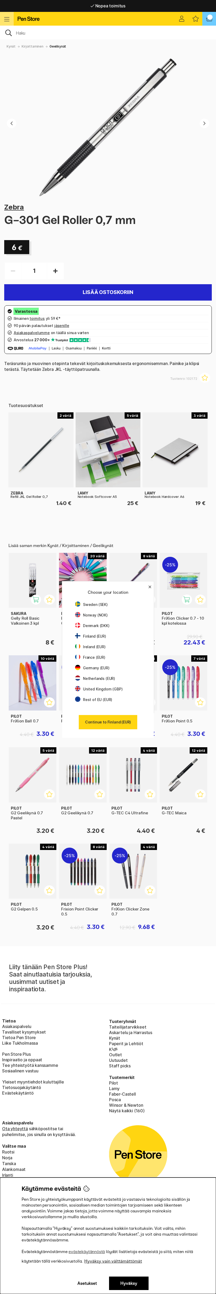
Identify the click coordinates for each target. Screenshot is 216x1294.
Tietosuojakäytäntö (21, 1087)
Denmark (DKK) (96, 625)
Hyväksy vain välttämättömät (113, 1261)
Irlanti (7, 1175)
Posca (115, 1099)
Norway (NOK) (95, 615)
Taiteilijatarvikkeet (127, 1027)
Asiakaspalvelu (16, 1026)
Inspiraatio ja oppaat (22, 1059)
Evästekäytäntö (18, 1093)
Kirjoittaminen (32, 46)
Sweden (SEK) (95, 604)
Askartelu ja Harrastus (130, 1032)
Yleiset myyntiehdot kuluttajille (33, 1082)
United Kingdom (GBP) (102, 689)
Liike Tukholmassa (20, 1043)
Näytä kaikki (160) (127, 1110)
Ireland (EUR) (94, 646)
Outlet (115, 1054)
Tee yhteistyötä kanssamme (30, 1065)
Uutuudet (118, 1060)
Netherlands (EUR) (99, 678)
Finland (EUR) (94, 636)
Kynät (11, 46)
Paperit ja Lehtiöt (126, 1043)
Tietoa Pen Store (19, 1037)
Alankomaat (14, 1169)
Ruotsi (8, 1152)
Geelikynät (58, 46)
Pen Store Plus (16, 1054)
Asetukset (87, 1283)
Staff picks (120, 1065)
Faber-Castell (122, 1094)
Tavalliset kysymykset (24, 1032)
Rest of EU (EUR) (97, 699)
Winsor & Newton (126, 1105)
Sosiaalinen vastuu (20, 1070)
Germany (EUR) (96, 668)
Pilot (113, 1083)
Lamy (114, 1088)
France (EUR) (94, 657)
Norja (7, 1157)
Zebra (14, 207)
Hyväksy (128, 1283)
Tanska (9, 1163)
